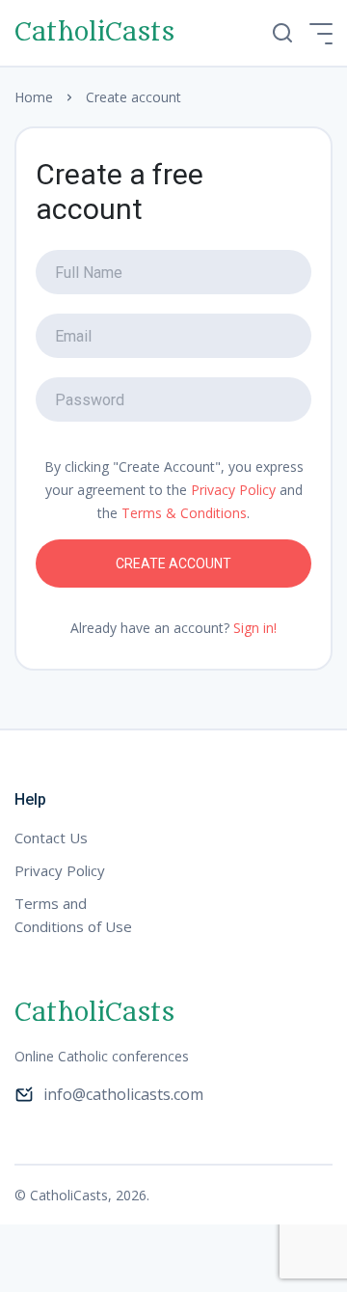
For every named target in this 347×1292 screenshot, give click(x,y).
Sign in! (255, 628)
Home (33, 97)
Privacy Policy (233, 490)
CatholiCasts (94, 32)
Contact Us (51, 837)
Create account (173, 563)
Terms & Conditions (184, 513)
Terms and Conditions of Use (73, 914)
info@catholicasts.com (123, 1094)
